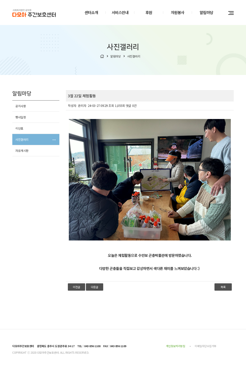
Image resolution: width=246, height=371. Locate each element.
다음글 (94, 287)
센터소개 (91, 12)
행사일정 (20, 117)
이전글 (76, 287)
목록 (223, 287)
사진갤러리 (21, 139)
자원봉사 (177, 12)
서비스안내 (120, 12)
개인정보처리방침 (175, 346)
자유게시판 (21, 150)
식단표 (19, 128)
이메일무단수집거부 (205, 346)
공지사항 (20, 106)
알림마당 (206, 12)
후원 (148, 12)
